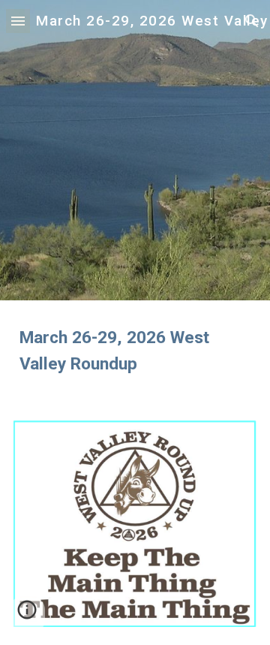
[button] (18, 20)
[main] (135, 351)
